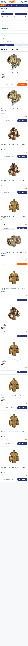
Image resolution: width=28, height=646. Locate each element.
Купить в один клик (8, 84)
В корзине (22, 84)
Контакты (24, 5)
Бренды (10, 5)
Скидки (17, 5)
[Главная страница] (2, 8)
